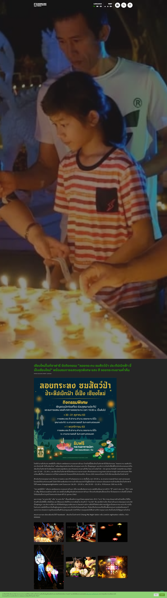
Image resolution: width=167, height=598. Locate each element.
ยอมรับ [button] (162, 595)
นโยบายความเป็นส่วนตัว (92, 594)
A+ (111, 6)
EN (97, 6)
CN (101, 6)
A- (105, 6)
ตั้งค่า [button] (156, 595)
